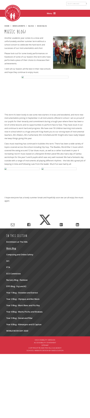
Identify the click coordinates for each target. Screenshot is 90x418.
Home (6, 26)
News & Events (19, 26)
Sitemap (45, 345)
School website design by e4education (45, 350)
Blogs (31, 26)
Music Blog (42, 26)
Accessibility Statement (45, 343)
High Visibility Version (45, 340)
